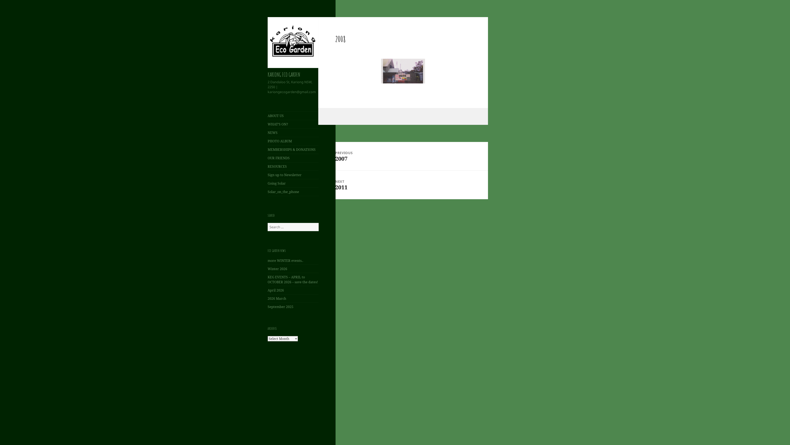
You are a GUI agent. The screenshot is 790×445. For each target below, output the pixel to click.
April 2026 (276, 290)
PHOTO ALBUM (280, 141)
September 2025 (280, 306)
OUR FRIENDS (279, 158)
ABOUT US (276, 116)
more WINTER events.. (285, 260)
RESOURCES (277, 166)
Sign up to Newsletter (285, 175)
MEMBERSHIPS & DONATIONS (292, 149)
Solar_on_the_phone (283, 192)
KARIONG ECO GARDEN (284, 74)
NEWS (273, 132)
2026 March (277, 298)
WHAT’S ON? (278, 124)
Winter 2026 (277, 269)
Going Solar (277, 183)
